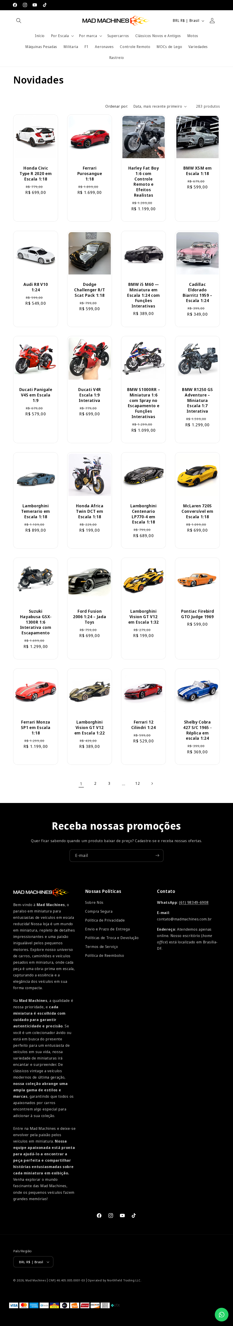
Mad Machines (35, 1280)
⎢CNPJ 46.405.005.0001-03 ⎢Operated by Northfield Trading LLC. (94, 1280)
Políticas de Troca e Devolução (112, 937)
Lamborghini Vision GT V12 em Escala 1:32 (143, 616)
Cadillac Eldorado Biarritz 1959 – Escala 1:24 (197, 292)
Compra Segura (99, 911)
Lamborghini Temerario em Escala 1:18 (35, 511)
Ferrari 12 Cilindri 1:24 (143, 724)
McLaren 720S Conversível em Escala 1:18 (197, 511)
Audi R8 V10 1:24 (35, 286)
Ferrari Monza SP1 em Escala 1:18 (35, 727)
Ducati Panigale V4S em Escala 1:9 (35, 395)
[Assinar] (157, 855)
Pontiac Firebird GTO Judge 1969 (197, 613)
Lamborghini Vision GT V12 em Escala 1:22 (89, 727)
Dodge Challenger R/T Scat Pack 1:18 (89, 289)
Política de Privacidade (105, 920)
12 (137, 783)
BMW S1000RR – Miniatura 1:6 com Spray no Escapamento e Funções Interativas (143, 403)
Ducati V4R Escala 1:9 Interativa (89, 395)
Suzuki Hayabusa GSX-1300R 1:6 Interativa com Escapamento (35, 622)
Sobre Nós (94, 902)
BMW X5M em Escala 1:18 (197, 170)
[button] (19, 21)
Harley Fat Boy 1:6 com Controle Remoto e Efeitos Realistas (143, 181)
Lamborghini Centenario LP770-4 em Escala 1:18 (143, 514)
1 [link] (81, 783)
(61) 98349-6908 (193, 902)
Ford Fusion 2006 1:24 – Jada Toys (89, 616)
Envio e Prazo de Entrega (107, 929)
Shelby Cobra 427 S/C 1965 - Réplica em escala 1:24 (197, 730)
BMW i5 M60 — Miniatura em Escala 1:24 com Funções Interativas (143, 295)
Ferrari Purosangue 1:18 (89, 173)
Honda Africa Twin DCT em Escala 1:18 (89, 511)
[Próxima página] (152, 783)
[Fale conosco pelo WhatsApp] (221, 1314)
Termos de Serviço (101, 946)
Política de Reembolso (104, 955)
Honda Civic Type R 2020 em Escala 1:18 (36, 173)
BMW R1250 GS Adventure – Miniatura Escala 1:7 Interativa (197, 400)
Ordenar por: (116, 106)
